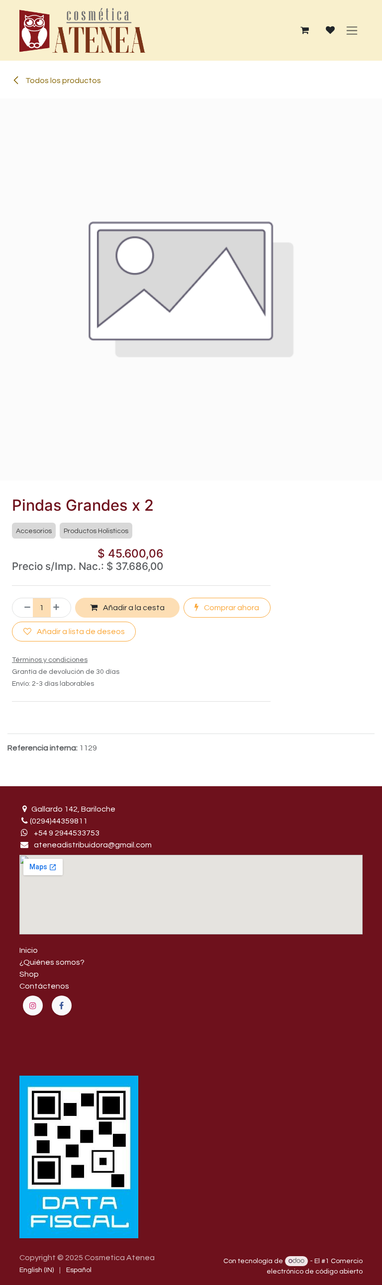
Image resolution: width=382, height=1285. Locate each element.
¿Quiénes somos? (52, 962)
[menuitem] (36, 1270)
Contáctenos (44, 986)
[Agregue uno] (59, 607)
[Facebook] (62, 1005)
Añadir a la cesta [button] (133, 608)
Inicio (28, 950)
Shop (29, 974)
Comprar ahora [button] (230, 608)
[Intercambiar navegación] (352, 30)
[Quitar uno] (23, 607)
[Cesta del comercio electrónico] (304, 30)
